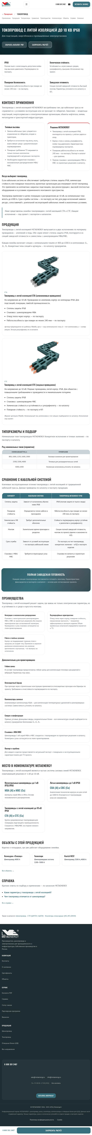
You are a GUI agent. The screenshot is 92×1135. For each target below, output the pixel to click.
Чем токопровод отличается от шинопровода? (24, 896)
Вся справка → (8, 903)
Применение (6, 18)
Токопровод (6, 1037)
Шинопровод (21, 916)
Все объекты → (8, 871)
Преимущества (45, 18)
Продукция (16, 18)
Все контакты (56, 1083)
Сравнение (35, 18)
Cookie (59, 1120)
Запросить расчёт (40, 44)
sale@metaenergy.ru (38, 1077)
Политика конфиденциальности (42, 1120)
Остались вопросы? (46, 1096)
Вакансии (5, 1017)
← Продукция (7, 14)
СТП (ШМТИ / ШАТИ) (35, 916)
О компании (6, 967)
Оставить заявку (81, 4)
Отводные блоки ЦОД (10, 1043)
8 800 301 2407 (61, 4)
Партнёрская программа (11, 1011)
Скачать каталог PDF (14, 44)
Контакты (5, 961)
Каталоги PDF (7, 993)
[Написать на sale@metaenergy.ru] (69, 4)
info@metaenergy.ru (54, 1077)
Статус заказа (7, 1005)
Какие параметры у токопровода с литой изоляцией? (27, 892)
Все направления (8, 1049)
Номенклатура (57, 18)
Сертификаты (7, 973)
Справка (73, 18)
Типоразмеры (25, 18)
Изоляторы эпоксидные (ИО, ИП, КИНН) (60, 916)
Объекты (66, 18)
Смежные (80, 18)
